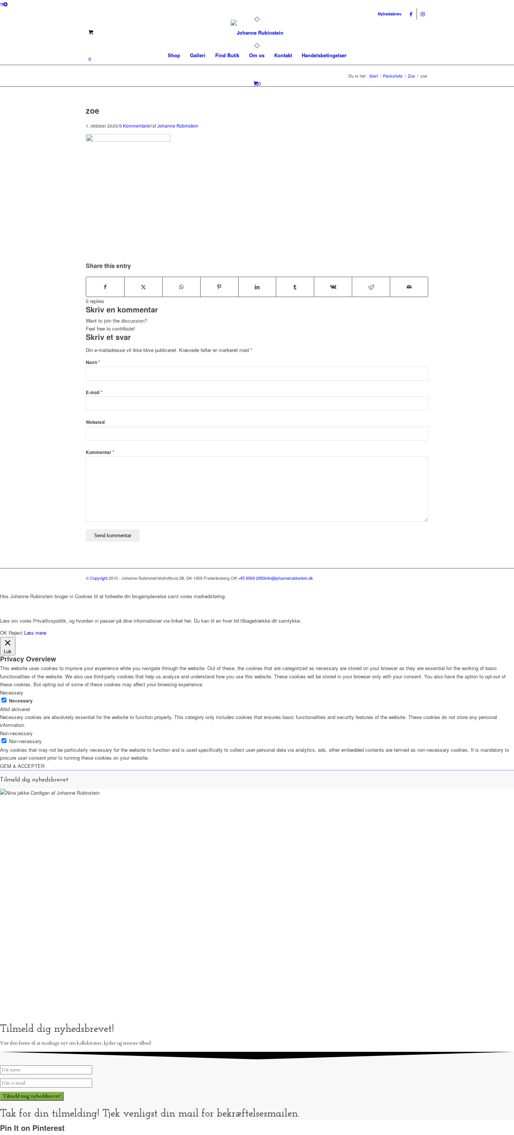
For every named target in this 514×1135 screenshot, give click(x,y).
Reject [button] (16, 632)
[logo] (257, 33)
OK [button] (3, 632)
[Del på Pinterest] (219, 287)
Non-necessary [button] (16, 733)
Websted (95, 422)
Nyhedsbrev (389, 14)
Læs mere (35, 632)
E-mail (94, 392)
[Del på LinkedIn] (257, 287)
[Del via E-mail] (409, 287)
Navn (93, 362)
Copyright (99, 578)
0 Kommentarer (135, 126)
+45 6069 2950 (251, 578)
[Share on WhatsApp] (181, 287)
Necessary (21, 701)
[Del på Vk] (333, 287)
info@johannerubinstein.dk (289, 578)
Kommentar (100, 452)
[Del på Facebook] (105, 287)
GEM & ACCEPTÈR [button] (22, 765)
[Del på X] (143, 287)
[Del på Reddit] (371, 287)
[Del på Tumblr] (295, 287)
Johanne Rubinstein (177, 126)
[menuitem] (174, 55)
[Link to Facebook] (411, 14)
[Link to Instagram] (422, 14)
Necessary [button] (11, 692)
